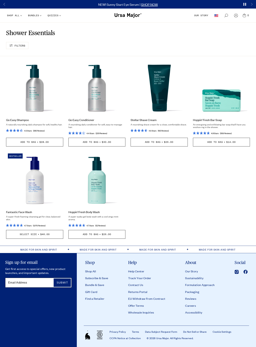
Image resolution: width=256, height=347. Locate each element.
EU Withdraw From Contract (146, 298)
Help (132, 262)
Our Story (191, 271)
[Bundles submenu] (40, 15)
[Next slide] (251, 4)
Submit (62, 282)
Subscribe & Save (96, 278)
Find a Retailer (94, 298)
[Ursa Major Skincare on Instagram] (237, 272)
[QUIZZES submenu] (60, 15)
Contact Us (135, 285)
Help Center (136, 271)
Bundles (33, 15)
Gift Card (91, 292)
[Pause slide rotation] (244, 4)
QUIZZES (53, 15)
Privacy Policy (118, 331)
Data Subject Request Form (161, 331)
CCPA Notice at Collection (125, 338)
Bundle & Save (94, 285)
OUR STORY (201, 15)
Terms (135, 331)
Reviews (190, 298)
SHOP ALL (13, 15)
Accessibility (193, 312)
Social (240, 262)
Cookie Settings (222, 331)
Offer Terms (136, 305)
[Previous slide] (4, 4)
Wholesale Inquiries (141, 312)
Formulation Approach (200, 285)
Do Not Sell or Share (195, 331)
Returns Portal (138, 292)
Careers (190, 305)
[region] (128, 4)
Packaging (192, 292)
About (190, 262)
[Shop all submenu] (21, 15)
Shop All (90, 271)
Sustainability (194, 278)
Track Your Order (139, 278)
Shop (90, 262)
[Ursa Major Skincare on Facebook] (245, 272)
